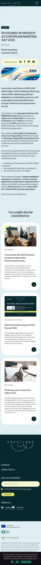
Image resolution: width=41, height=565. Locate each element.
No (17, 562)
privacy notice (26, 489)
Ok (12, 562)
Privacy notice (26, 562)
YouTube (19, 508)
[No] (38, 558)
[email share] (33, 62)
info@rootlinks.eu (8, 469)
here (24, 194)
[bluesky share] (29, 61)
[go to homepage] (10, 7)
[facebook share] (24, 61)
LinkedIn (8, 508)
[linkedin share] (20, 61)
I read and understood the (17, 489)
